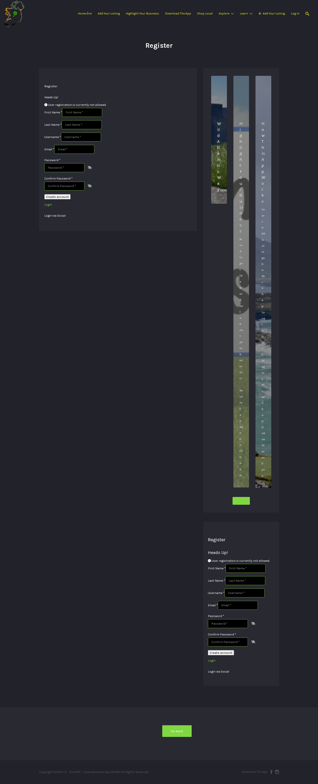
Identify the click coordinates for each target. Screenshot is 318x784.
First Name (53, 112)
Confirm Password (58, 178)
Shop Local (205, 13)
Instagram (277, 771)
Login (48, 204)
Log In (295, 13)
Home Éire (85, 13)
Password (52, 160)
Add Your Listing (109, 13)
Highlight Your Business (142, 13)
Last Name (53, 125)
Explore (224, 13)
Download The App (178, 13)
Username (52, 137)
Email (49, 149)
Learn (244, 13)
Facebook (271, 771)
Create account (57, 197)
